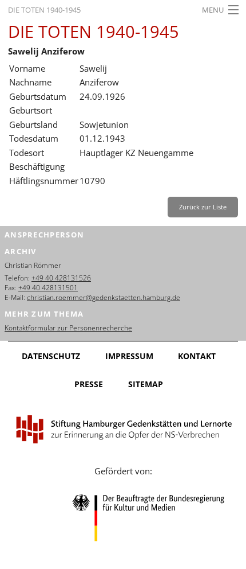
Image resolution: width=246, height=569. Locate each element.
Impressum (129, 355)
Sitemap (145, 384)
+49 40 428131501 (48, 288)
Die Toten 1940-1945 (44, 10)
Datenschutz (51, 355)
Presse (88, 384)
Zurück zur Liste (203, 206)
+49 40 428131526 (61, 278)
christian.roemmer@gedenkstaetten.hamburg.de (103, 297)
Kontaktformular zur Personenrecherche (68, 328)
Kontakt (197, 355)
